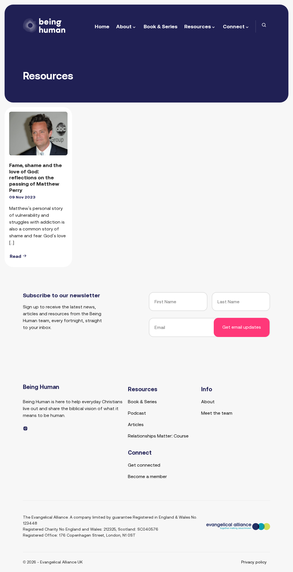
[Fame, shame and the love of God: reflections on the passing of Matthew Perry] (38, 133)
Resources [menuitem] (197, 26)
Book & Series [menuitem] (160, 26)
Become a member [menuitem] (147, 476)
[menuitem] (264, 25)
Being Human (41, 387)
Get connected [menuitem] (144, 464)
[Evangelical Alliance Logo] (238, 526)
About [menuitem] (124, 26)
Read (16, 256)
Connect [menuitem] (234, 26)
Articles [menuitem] (136, 424)
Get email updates (241, 327)
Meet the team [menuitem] (216, 413)
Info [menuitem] (206, 389)
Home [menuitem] (102, 26)
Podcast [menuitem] (137, 413)
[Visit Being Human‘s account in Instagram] (25, 428)
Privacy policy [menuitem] (254, 562)
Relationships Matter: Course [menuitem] (158, 435)
